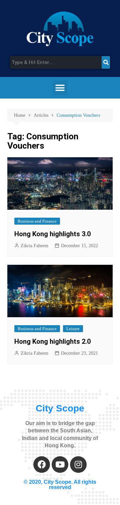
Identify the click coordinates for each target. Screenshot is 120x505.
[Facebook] (41, 464)
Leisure (73, 328)
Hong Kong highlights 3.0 (52, 234)
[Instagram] (78, 464)
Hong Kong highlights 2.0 (52, 341)
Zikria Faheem (34, 245)
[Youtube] (60, 464)
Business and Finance (37, 221)
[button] (60, 87)
